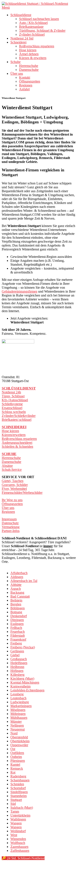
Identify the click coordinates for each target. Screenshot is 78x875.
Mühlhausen (18, 717)
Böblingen (17, 608)
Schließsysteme (12, 404)
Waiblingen (18, 819)
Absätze (7, 465)
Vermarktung (11, 527)
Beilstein (16, 600)
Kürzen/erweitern (14, 435)
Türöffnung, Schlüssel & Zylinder (42, 30)
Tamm (14, 811)
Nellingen (17, 725)
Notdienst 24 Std (21, 38)
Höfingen (16, 671)
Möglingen (17, 710)
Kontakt (24, 77)
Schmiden (17, 784)
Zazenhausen (19, 846)
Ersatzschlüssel (12, 408)
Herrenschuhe (28, 66)
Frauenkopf (18, 639)
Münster (16, 721)
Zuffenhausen (19, 850)
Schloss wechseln (14, 412)
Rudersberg (18, 776)
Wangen (16, 823)
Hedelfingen (18, 663)
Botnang (16, 612)
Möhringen (18, 714)
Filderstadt (17, 635)
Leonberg (17, 694)
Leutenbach (18, 698)
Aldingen (16, 577)
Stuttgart (16, 800)
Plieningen (17, 760)
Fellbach (16, 628)
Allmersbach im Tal (23, 581)
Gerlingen (17, 651)
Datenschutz (10, 523)
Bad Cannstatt (20, 596)
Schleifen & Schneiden (17, 446)
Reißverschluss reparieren (36, 46)
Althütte (15, 585)
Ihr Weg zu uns (12, 500)
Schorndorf (18, 788)
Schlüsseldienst (20, 15)
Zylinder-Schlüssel (32, 34)
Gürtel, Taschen (12, 481)
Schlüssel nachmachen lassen (39, 19)
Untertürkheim (20, 815)
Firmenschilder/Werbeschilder (22, 492)
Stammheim (18, 796)
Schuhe (15, 62)
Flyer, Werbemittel (14, 489)
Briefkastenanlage (31, 26)
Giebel (15, 655)
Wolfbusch (17, 843)
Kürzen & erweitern (32, 58)
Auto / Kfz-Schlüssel (33, 23)
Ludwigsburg (19, 702)
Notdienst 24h (11, 392)
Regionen (25, 85)
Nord (14, 733)
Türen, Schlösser (13, 396)
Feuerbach (17, 631)
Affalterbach (19, 573)
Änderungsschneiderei (17, 442)
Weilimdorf (18, 831)
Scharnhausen (19, 780)
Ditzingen (17, 620)
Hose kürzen (27, 50)
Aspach (15, 588)
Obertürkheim (19, 741)
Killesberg (17, 674)
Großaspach (18, 659)
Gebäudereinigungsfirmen (19, 291)
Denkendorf (18, 616)
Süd (13, 803)
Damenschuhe (29, 69)
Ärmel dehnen (29, 54)
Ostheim (16, 757)
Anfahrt (24, 89)
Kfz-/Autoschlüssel (15, 400)
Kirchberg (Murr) (22, 678)
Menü (6, 7)
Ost (12, 749)
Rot (12, 772)
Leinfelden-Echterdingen (27, 690)
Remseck (16, 768)
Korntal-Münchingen (24, 682)
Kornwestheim (20, 686)
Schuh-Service (12, 469)
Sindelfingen (19, 792)
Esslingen (17, 624)
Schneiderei (18, 42)
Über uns (16, 73)
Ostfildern (17, 753)
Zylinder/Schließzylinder (19, 416)
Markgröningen (21, 706)
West (13, 835)
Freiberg (16, 643)
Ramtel (15, 764)
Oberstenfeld (19, 737)
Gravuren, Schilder (15, 485)
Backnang (17, 592)
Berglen (15, 604)
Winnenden (18, 839)
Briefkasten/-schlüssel (16, 419)
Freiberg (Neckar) (22, 647)
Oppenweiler (19, 745)
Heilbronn (17, 667)
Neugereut (17, 729)
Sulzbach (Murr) (21, 807)
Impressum (9, 519)
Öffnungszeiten (29, 81)
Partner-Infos (11, 531)
